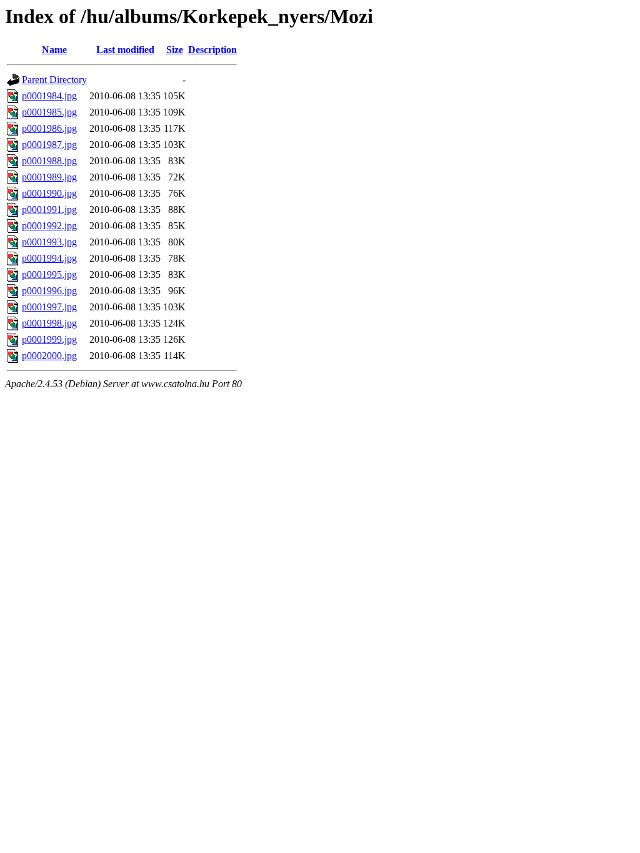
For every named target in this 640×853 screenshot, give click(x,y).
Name (54, 49)
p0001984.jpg (49, 96)
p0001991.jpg (49, 209)
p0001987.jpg (49, 144)
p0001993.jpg (49, 242)
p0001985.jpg (49, 112)
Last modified (125, 49)
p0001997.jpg (49, 307)
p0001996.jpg (49, 290)
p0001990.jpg (49, 193)
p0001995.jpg (49, 274)
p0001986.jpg (49, 128)
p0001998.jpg (49, 323)
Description (212, 49)
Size (174, 49)
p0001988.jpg (49, 160)
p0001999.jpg (49, 339)
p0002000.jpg (49, 355)
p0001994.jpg (49, 258)
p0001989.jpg (49, 177)
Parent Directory (54, 79)
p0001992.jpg (49, 225)
